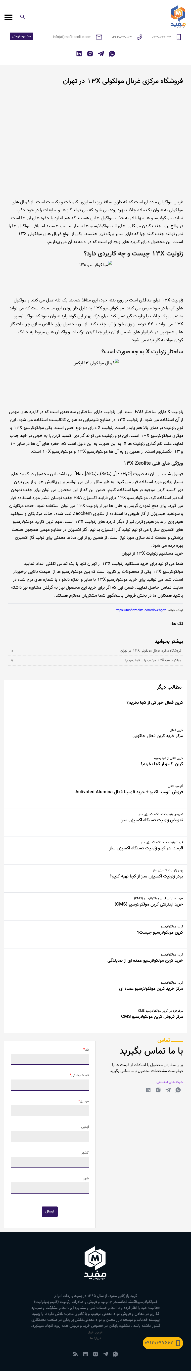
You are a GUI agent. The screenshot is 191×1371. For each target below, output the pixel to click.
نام (87, 1050)
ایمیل (85, 1127)
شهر (86, 1178)
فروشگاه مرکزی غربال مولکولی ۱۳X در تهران (150, 651)
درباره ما (95, 1338)
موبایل (84, 1101)
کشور (85, 1153)
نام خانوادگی (80, 1075)
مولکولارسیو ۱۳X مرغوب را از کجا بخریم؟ (153, 660)
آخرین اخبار (95, 1332)
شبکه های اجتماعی (169, 1082)
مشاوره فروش (21, 36)
